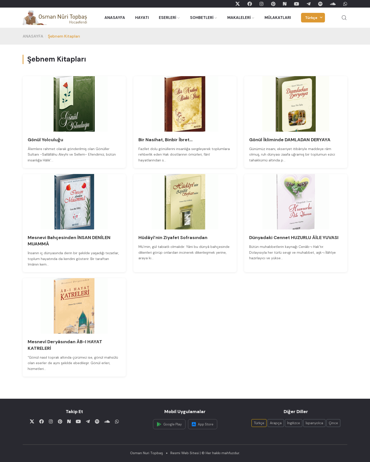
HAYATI (142, 17)
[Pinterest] (273, 4)
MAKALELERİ (239, 17)
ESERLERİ (167, 17)
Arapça (276, 423)
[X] (237, 4)
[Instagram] (262, 4)
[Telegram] (309, 4)
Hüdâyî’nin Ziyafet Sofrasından (172, 238)
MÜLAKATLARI (278, 17)
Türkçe (311, 17)
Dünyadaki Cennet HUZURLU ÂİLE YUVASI (294, 238)
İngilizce (293, 423)
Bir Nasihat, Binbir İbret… (165, 140)
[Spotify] (320, 4)
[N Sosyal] (284, 4)
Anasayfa (33, 36)
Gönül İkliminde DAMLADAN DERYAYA (289, 140)
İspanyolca (314, 423)
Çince (333, 423)
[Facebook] (249, 4)
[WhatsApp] (345, 4)
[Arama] (344, 17)
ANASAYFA (114, 17)
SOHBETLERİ (201, 17)
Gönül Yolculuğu (45, 140)
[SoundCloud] (333, 4)
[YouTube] (296, 4)
